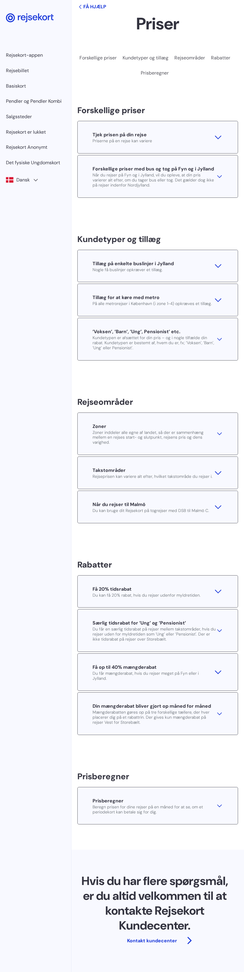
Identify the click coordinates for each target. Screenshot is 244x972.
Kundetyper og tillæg (145, 58)
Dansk (23, 180)
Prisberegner (155, 73)
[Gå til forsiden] (30, 18)
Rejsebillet (17, 70)
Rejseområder (189, 58)
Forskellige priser (98, 58)
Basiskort (16, 86)
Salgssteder (19, 116)
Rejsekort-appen (24, 55)
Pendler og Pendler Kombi (34, 101)
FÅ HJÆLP (94, 7)
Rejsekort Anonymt (26, 147)
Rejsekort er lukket (26, 132)
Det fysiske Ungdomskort (33, 162)
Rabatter (220, 58)
